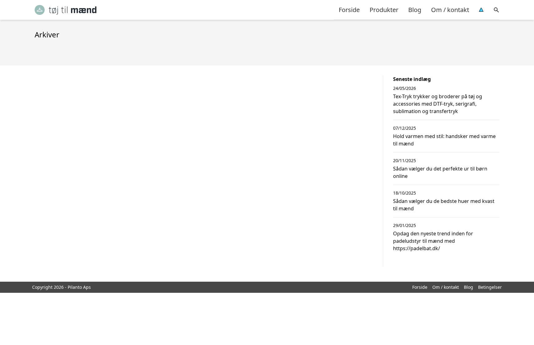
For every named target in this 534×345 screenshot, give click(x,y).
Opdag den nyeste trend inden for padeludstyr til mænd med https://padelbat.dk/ (433, 241)
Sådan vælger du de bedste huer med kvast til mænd (443, 205)
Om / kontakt (450, 10)
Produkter (384, 10)
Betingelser (490, 287)
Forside (349, 10)
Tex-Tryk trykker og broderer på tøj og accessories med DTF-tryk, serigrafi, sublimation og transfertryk (437, 104)
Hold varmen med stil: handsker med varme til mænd (444, 140)
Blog (414, 10)
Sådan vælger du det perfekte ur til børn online (440, 172)
